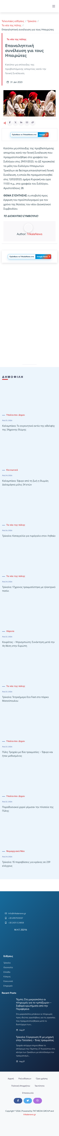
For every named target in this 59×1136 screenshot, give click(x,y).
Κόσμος (7, 976)
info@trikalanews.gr (17, 913)
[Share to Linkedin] (21, 122)
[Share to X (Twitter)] (15, 122)
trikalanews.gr (29, 1114)
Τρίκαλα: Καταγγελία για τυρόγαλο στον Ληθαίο (28, 535)
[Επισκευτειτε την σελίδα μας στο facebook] (18, 1101)
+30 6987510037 (15, 918)
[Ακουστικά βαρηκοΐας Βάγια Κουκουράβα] (29, 291)
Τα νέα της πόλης (11, 25)
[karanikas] (29, 332)
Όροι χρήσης (42, 1078)
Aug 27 (22, 1030)
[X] (27, 1101)
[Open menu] (53, 6)
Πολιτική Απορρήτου (20, 1085)
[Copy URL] (32, 122)
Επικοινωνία (28, 1093)
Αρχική (11, 1078)
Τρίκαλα (31, 21)
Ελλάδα (6, 972)
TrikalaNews (34, 234)
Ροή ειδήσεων (24, 1078)
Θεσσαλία (8, 967)
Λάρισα (10, 631)
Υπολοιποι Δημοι (15, 415)
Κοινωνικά (12, 470)
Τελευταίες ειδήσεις (13, 21)
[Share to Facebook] (9, 122)
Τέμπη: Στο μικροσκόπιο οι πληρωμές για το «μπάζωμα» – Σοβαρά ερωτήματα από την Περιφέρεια (33, 1004)
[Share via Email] (27, 122)
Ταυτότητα (39, 1085)
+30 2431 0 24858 (16, 922)
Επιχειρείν (8, 985)
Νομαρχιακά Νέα (15, 851)
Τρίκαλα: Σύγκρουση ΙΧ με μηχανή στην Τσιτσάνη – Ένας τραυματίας (35, 1039)
